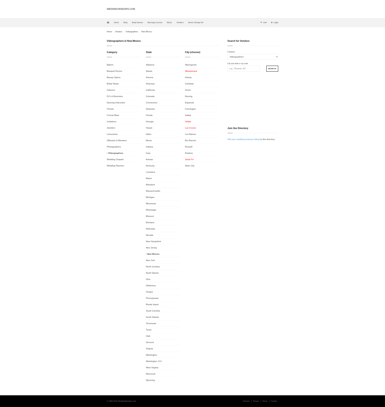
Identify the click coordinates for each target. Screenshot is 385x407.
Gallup (188, 115)
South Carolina (153, 311)
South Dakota (152, 317)
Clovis (188, 90)
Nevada (149, 235)
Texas (148, 329)
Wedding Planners (115, 165)
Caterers (111, 90)
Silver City (189, 165)
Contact (274, 401)
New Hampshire (153, 241)
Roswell (188, 147)
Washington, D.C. (154, 361)
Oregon (149, 292)
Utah (148, 336)
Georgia (150, 121)
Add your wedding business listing (243, 139)
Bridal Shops (113, 83)
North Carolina (153, 266)
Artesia (188, 77)
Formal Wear (113, 115)
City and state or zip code (237, 63)
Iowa (148, 153)
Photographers (114, 147)
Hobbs (188, 121)
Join (265, 22)
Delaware (150, 109)
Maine (149, 178)
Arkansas (150, 83)
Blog (125, 22)
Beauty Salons (113, 77)
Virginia (149, 348)
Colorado (150, 96)
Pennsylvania (152, 298)
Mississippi (151, 210)
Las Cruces (190, 128)
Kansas (149, 159)
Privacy (256, 401)
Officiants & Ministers (117, 140)
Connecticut (151, 102)
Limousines (112, 134)
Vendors (180, 22)
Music (169, 22)
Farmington (190, 109)
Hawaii (149, 128)
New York (150, 260)
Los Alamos (190, 134)
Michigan (150, 197)
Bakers (110, 65)
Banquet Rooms (114, 71)
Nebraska (150, 229)
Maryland (150, 184)
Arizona (149, 77)
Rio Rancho (190, 140)
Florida (149, 115)
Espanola (189, 102)
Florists (110, 109)
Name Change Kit (195, 22)
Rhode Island (152, 304)
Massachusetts (153, 191)
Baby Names (137, 22)
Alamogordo (191, 65)
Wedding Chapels (115, 159)
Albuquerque (191, 71)
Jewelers (111, 128)
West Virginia (152, 367)
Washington (151, 355)
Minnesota (151, 203)
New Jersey (151, 247)
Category (231, 52)
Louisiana (150, 172)
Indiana (149, 147)
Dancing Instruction (116, 102)
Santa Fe (189, 159)
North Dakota (152, 273)
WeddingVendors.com (121, 9)
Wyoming (150, 380)
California (150, 90)
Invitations (111, 121)
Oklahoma (151, 285)
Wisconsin (151, 374)
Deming (188, 96)
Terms (264, 401)
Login (276, 22)
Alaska (149, 71)
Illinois (149, 140)
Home (116, 22)
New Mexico (153, 254)
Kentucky (150, 165)
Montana (150, 222)
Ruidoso (189, 153)
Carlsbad (189, 83)
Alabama (150, 65)
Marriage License (155, 22)
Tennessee (151, 323)
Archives (246, 401)
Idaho (148, 134)
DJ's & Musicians (115, 96)
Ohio (148, 279)
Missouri (150, 216)
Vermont (150, 342)
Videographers (132, 31)
